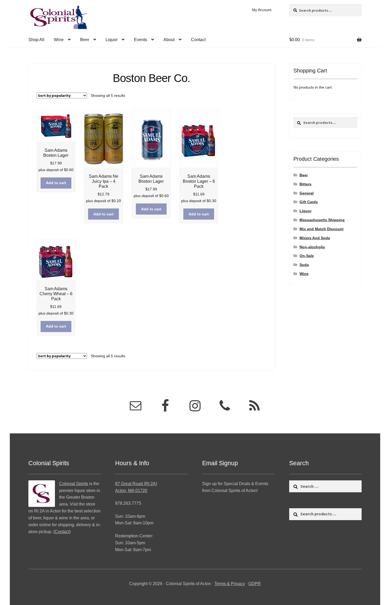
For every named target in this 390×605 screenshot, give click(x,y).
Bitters (305, 184)
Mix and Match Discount (322, 229)
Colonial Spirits (73, 483)
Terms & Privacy (229, 583)
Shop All (36, 39)
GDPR (254, 583)
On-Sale (307, 256)
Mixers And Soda (315, 238)
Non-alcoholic (312, 247)
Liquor (112, 39)
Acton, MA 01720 (131, 490)
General (307, 193)
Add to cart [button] (56, 183)
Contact (198, 39)
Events (140, 39)
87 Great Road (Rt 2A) (136, 483)
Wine (59, 39)
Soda (304, 265)
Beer (84, 39)
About (169, 39)
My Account (261, 10)
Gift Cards (309, 202)
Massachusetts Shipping (322, 220)
